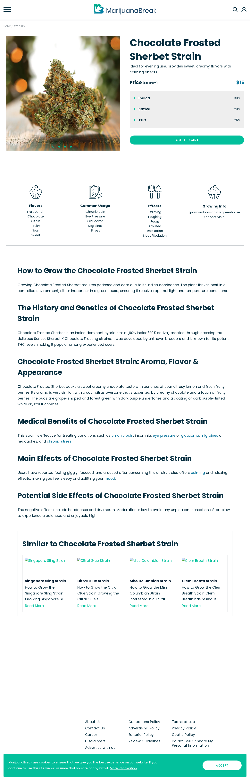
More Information (123, 768)
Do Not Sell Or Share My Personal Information (192, 743)
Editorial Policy (141, 734)
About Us (93, 721)
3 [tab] (65, 147)
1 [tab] (53, 147)
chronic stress (59, 441)
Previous (3, 93)
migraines (209, 435)
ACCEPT (222, 765)
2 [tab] (59, 147)
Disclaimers (95, 741)
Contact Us (95, 728)
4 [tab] (71, 147)
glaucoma (190, 435)
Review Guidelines (144, 741)
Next (123, 93)
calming (198, 472)
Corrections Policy (144, 721)
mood (109, 478)
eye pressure (164, 435)
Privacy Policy (184, 728)
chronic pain (122, 435)
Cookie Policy (183, 734)
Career (91, 734)
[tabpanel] (63, 93)
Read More (34, 605)
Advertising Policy (144, 728)
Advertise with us (100, 747)
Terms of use (183, 721)
